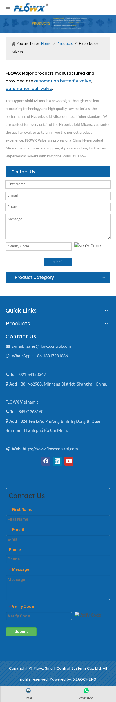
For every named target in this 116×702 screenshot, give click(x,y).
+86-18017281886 (51, 356)
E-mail (17, 346)
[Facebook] (45, 461)
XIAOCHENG (84, 679)
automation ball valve (29, 88)
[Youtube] (68, 461)
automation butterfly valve (62, 80)
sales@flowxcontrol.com (48, 346)
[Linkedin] (57, 461)
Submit (58, 262)
